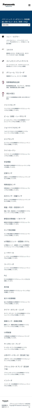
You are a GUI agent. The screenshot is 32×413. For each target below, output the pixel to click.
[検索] (28, 24)
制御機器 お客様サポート (5, 406)
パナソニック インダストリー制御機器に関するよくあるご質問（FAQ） (16, 20)
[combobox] (14, 24)
